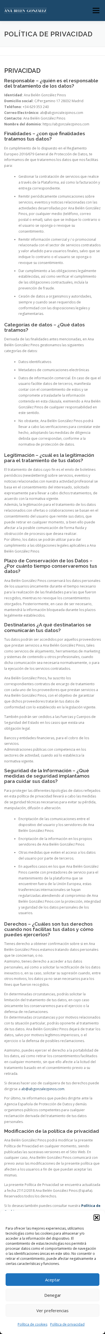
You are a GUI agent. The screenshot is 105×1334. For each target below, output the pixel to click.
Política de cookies (32, 1324)
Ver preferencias (52, 1310)
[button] (96, 1217)
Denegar (52, 1295)
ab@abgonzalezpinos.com (42, 1089)
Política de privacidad (67, 1324)
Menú (95, 10)
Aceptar (52, 1279)
